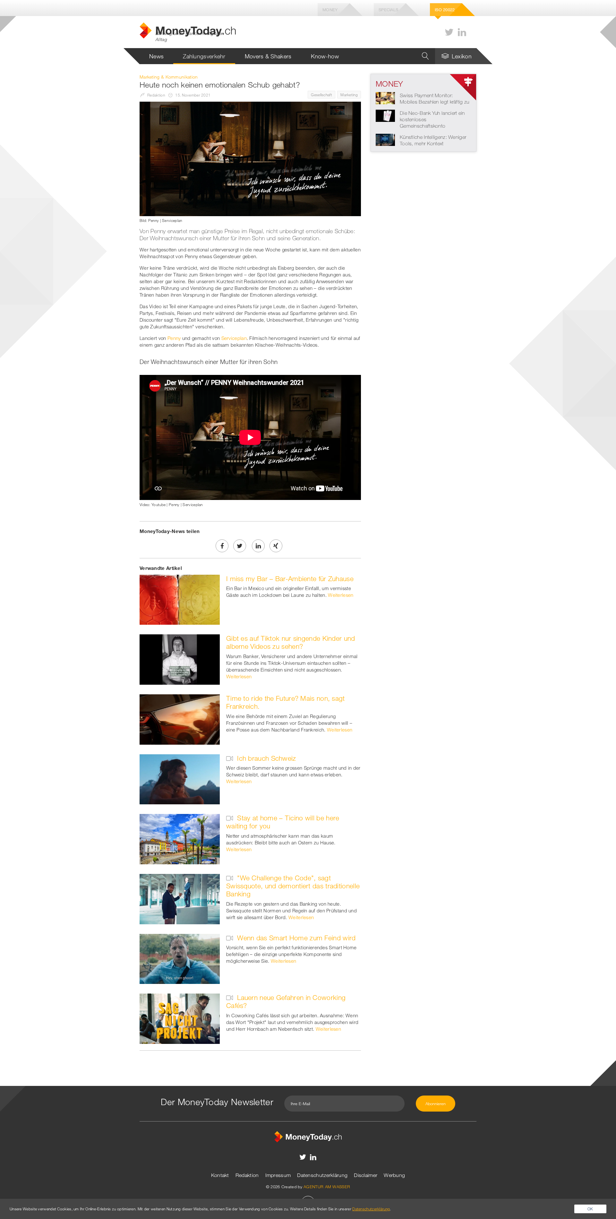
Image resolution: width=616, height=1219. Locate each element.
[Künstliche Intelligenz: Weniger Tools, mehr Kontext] (385, 139)
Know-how (325, 56)
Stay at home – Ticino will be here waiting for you (282, 822)
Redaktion (247, 1175)
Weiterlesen (340, 595)
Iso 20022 (445, 9)
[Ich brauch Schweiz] (180, 779)
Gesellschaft (321, 94)
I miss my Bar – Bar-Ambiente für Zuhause (290, 578)
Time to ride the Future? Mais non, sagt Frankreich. (285, 702)
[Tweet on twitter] (239, 545)
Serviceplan (234, 338)
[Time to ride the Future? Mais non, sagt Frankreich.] (180, 719)
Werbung (394, 1175)
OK (590, 1208)
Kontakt (220, 1175)
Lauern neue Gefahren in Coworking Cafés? (286, 1001)
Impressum (278, 1175)
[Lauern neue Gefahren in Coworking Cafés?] (180, 1018)
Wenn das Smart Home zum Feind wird (295, 938)
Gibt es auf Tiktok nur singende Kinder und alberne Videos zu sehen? (290, 642)
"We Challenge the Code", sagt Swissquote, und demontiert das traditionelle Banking (293, 886)
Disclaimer (365, 1175)
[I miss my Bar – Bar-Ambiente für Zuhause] (180, 599)
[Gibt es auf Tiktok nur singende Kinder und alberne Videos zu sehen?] (180, 659)
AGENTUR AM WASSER (327, 1186)
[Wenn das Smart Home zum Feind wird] (180, 958)
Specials (388, 9)
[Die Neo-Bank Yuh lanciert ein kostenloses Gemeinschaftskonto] (385, 115)
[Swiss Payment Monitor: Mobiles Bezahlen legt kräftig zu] (385, 97)
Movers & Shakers (268, 56)
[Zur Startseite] (308, 1136)
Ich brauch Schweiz (265, 758)
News (156, 56)
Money (330, 9)
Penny (174, 338)
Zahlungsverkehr (204, 56)
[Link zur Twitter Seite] (449, 32)
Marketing (349, 94)
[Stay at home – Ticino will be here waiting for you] (180, 839)
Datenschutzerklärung (322, 1175)
